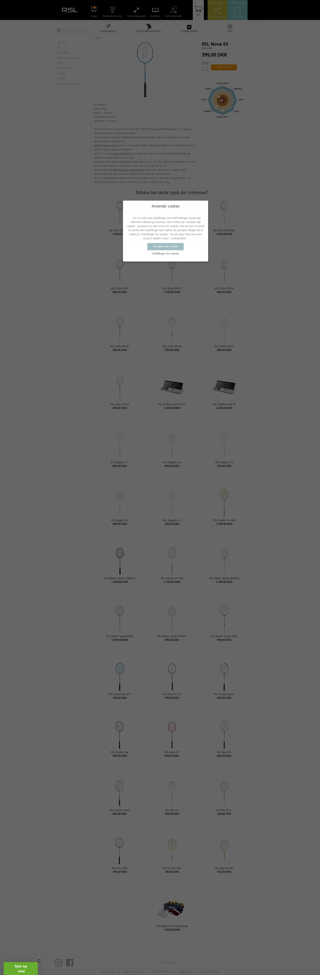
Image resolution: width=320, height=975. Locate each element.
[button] (21, 968)
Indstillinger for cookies (165, 253)
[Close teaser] (39, 961)
